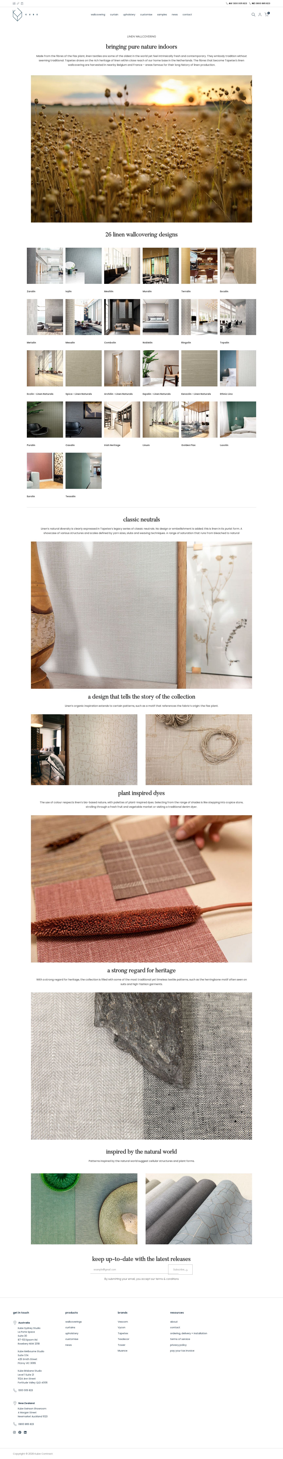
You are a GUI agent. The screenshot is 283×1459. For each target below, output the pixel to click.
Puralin (31, 445)
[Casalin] (84, 421)
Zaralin (31, 291)
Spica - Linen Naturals (79, 394)
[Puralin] (45, 421)
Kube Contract (44, 1453)
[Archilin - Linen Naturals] (122, 370)
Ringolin (186, 342)
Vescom (123, 1321)
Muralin (147, 291)
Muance (122, 1350)
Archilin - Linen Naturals (118, 394)
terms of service (180, 1339)
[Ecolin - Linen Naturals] (45, 370)
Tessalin (70, 496)
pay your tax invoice (182, 1350)
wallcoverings (73, 1321)
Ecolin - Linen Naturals (40, 394)
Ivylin (69, 291)
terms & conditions (167, 1279)
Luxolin (224, 445)
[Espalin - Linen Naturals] (161, 370)
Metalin (31, 342)
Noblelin (147, 342)
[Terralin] (199, 267)
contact (175, 1327)
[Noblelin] (161, 318)
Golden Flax (188, 445)
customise (71, 1339)
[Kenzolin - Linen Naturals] (199, 370)
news (68, 1345)
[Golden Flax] (199, 421)
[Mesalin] (84, 318)
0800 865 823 (262, 3)
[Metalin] (45, 318)
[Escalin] (238, 267)
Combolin (110, 342)
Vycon (121, 1327)
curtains (70, 1327)
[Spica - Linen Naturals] (84, 370)
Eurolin (31, 496)
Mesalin (70, 342)
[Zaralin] (45, 267)
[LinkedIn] (18, 3)
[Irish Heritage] (122, 421)
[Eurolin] (45, 472)
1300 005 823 (240, 3)
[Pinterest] (22, 3)
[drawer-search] (253, 15)
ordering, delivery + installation (188, 1333)
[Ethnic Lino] (238, 370)
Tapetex (123, 1333)
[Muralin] (161, 267)
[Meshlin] (122, 267)
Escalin (224, 291)
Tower (121, 1345)
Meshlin (108, 291)
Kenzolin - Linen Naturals (196, 394)
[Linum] (161, 421)
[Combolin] (122, 318)
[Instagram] (14, 3)
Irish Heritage (112, 445)
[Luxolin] (238, 421)
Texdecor (123, 1339)
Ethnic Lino (226, 394)
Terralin (186, 291)
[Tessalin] (84, 472)
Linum (146, 445)
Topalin (224, 342)
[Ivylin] (84, 267)
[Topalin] (238, 318)
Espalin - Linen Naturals (157, 394)
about (174, 1321)
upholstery (71, 1333)
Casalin (70, 445)
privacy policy (178, 1345)
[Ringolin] (199, 318)
